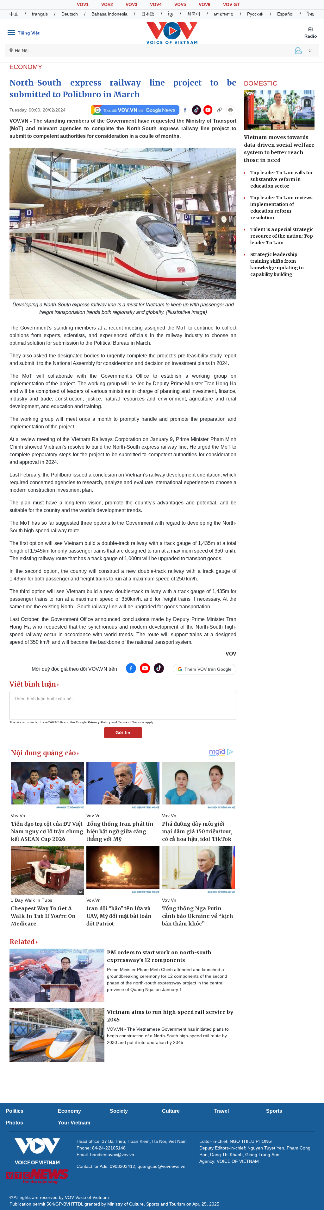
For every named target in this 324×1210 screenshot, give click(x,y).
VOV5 (180, 4)
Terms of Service (131, 722)
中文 (13, 13)
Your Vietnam (74, 1122)
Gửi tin (122, 732)
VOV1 (83, 4)
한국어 (193, 13)
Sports (274, 1111)
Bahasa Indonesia (109, 13)
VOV (231, 653)
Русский (255, 13)
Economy (25, 66)
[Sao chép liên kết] (219, 110)
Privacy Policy (99, 722)
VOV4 (156, 4)
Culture (171, 1111)
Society (119, 1111)
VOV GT (231, 4)
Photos (14, 1122)
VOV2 (107, 4)
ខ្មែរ (170, 13)
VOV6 (204, 4)
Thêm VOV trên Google (208, 669)
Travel (221, 1111)
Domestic (260, 83)
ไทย (311, 13)
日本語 (147, 13)
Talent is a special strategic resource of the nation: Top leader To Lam (282, 236)
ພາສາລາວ (224, 13)
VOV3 (131, 4)
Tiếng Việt (29, 32)
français (40, 13)
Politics (14, 1111)
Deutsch (69, 13)
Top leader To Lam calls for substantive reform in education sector (281, 179)
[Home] (172, 32)
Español (285, 13)
